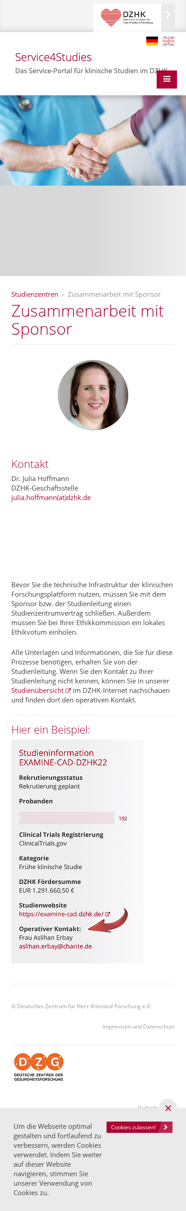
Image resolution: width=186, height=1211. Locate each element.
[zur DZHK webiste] (134, 18)
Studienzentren (34, 294)
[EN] (169, 41)
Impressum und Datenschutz (138, 1026)
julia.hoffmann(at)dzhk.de (51, 497)
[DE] (152, 41)
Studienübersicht (37, 690)
